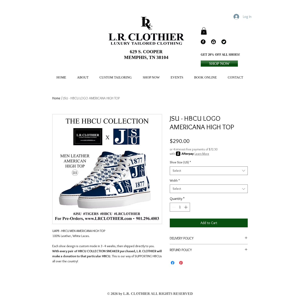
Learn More (202, 154)
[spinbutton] (180, 207)
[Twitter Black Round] (223, 41)
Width (175, 180)
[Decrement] (173, 207)
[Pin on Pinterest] (181, 262)
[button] (204, 31)
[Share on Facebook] (172, 262)
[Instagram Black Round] (213, 41)
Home (56, 98)
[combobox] (209, 170)
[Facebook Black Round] (203, 41)
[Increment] (186, 207)
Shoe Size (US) (180, 162)
